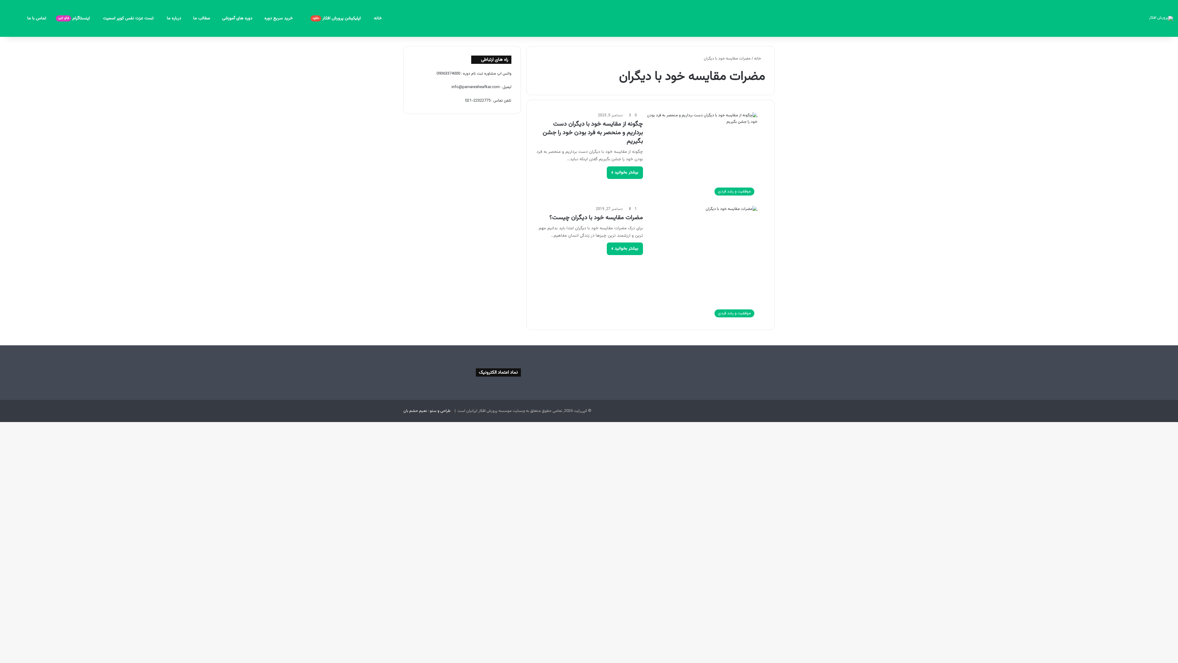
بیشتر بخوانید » (624, 172)
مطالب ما (201, 18)
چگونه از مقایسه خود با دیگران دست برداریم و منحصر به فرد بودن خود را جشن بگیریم (593, 132)
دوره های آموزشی (237, 18)
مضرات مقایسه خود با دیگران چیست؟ (596, 218)
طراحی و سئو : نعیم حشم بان (427, 411)
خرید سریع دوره (279, 18)
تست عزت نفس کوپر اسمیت (129, 18)
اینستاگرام (74, 18)
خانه (378, 18)
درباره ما (174, 18)
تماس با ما (36, 18)
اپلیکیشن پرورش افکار (337, 18)
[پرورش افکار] (1161, 18)
